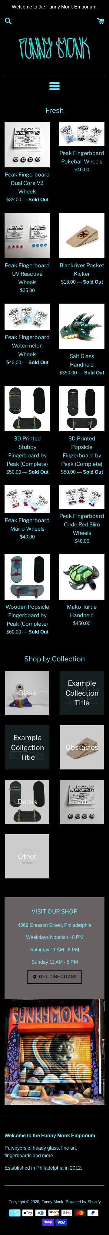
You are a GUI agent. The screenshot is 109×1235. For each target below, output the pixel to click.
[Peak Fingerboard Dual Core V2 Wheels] (27, 144)
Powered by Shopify (83, 1202)
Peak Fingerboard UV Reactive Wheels (27, 273)
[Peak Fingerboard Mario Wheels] (27, 499)
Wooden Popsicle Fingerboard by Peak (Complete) (27, 615)
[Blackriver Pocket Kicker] (81, 235)
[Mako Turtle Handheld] (81, 577)
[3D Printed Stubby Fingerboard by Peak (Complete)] (27, 408)
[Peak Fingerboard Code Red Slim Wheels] (81, 497)
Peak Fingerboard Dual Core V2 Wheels (27, 183)
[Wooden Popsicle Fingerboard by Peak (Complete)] (27, 577)
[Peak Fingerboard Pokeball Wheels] (81, 134)
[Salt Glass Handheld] (81, 326)
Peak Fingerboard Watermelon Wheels (27, 345)
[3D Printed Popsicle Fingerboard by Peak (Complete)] (81, 408)
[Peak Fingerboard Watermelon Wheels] (27, 317)
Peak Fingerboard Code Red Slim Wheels (81, 524)
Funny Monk (52, 1202)
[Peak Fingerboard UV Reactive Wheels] (27, 235)
